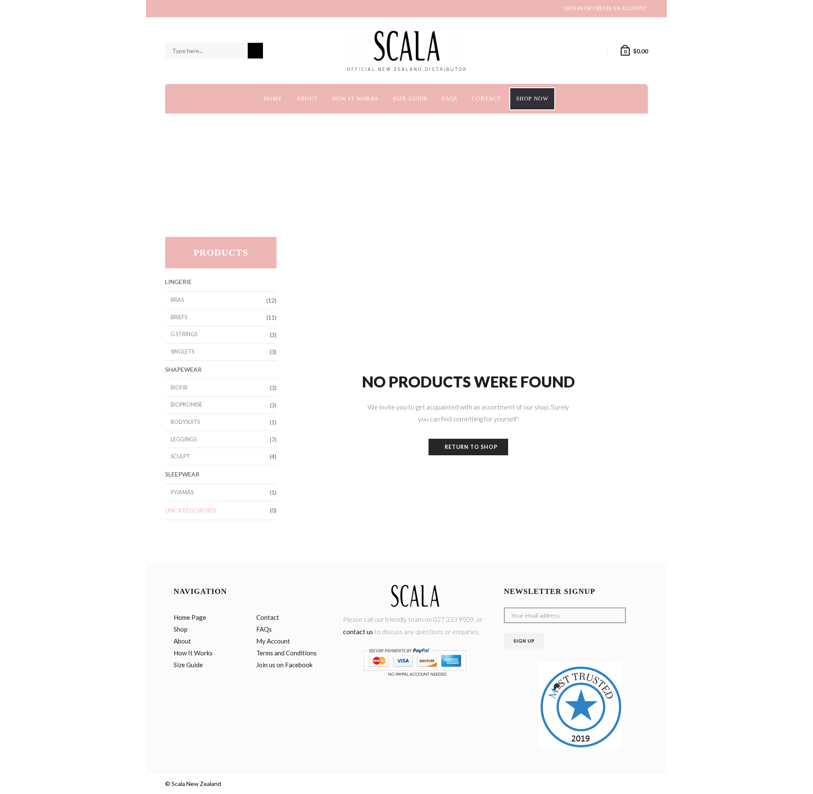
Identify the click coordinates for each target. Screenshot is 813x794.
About (307, 98)
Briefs (179, 317)
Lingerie (178, 281)
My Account (273, 641)
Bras (177, 300)
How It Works (355, 98)
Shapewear (183, 369)
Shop (181, 629)
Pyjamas (182, 492)
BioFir (179, 387)
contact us (358, 631)
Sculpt (180, 456)
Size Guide (410, 98)
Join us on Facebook (284, 665)
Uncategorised (190, 510)
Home (273, 98)
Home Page (190, 617)
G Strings (184, 334)
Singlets (182, 351)
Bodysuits (185, 422)
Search (255, 51)
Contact (486, 98)
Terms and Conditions (286, 653)
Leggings (183, 439)
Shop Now (532, 98)
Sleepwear (182, 474)
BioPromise (186, 404)
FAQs (450, 98)
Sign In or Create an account (605, 8)
